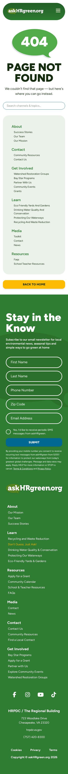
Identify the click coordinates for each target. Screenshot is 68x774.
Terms (53, 750)
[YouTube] (41, 695)
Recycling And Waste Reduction (32, 222)
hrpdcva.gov (34, 730)
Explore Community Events (25, 671)
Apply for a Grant (19, 576)
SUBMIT (34, 442)
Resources (20, 254)
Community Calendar (22, 581)
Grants (18, 191)
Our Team (19, 136)
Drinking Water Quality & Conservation (32, 550)
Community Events (24, 186)
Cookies (16, 750)
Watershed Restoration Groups (31, 173)
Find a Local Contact (21, 640)
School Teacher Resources (29, 263)
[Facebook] (14, 695)
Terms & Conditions (23, 468)
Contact (18, 149)
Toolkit (17, 236)
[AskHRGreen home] (29, 11)
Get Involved (22, 168)
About (17, 126)
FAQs (11, 593)
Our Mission (20, 140)
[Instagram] (27, 695)
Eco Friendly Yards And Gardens (32, 205)
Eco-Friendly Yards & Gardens (27, 561)
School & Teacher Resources (26, 587)
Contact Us (20, 159)
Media (17, 231)
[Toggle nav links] (58, 11)
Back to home (34, 284)
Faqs (16, 259)
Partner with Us (18, 666)
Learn (16, 200)
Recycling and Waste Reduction (28, 538)
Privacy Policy (44, 468)
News (17, 245)
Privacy (35, 750)
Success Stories (23, 132)
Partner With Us (23, 182)
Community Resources (27, 155)
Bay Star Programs (24, 178)
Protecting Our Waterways (29, 217)
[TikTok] (54, 695)
